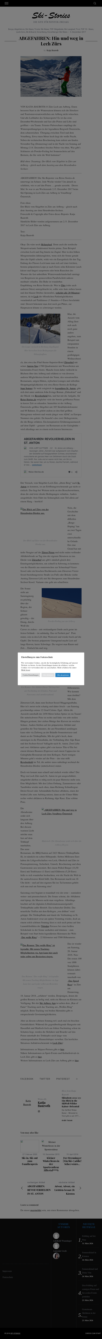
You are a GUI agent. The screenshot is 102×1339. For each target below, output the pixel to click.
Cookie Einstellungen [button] (31, 675)
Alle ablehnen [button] (48, 675)
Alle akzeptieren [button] (63, 675)
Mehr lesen (25, 670)
